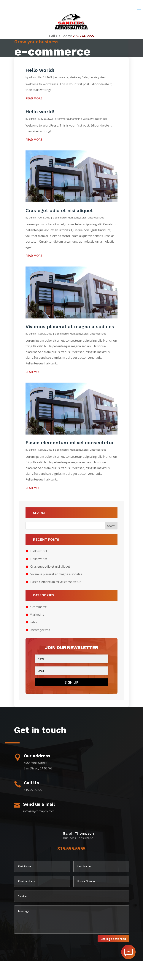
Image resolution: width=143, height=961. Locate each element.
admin (32, 77)
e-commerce (62, 77)
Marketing (75, 77)
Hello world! (40, 70)
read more (34, 98)
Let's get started (113, 939)
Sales (85, 77)
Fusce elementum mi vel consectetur (70, 442)
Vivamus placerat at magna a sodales (70, 326)
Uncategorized (98, 77)
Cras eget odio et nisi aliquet (59, 210)
